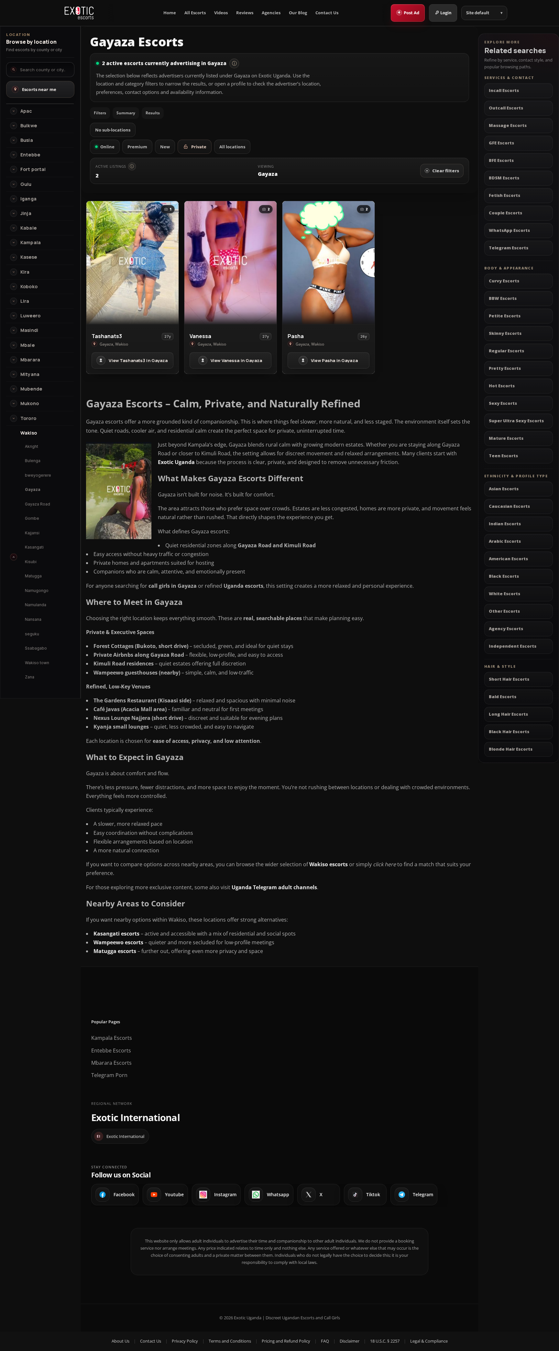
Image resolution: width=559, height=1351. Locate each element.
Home (169, 13)
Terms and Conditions (230, 1341)
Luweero (30, 316)
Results (153, 113)
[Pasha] (328, 262)
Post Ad (408, 12)
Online (107, 147)
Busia (26, 140)
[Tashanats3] (132, 262)
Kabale (28, 228)
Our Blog (298, 13)
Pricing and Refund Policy (286, 1341)
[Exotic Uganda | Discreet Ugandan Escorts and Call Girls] (79, 12)
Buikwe (28, 126)
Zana (29, 677)
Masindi (29, 330)
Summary (125, 113)
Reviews (244, 13)
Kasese (28, 257)
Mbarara (30, 360)
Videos (221, 13)
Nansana (33, 619)
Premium (137, 147)
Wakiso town (37, 662)
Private (198, 147)
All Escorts (195, 13)
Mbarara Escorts (111, 1062)
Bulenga (32, 460)
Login (446, 13)
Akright (31, 446)
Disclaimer (349, 1341)
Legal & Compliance (429, 1341)
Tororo (28, 418)
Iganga (28, 199)
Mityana (29, 374)
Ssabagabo (36, 648)
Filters (100, 113)
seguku (32, 633)
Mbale (27, 345)
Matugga (33, 575)
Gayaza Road (37, 504)
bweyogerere (38, 475)
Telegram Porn (109, 1075)
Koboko (29, 287)
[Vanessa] (230, 262)
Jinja (25, 213)
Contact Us (326, 13)
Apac (26, 111)
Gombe (32, 518)
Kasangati (34, 547)
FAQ (325, 1341)
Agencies (271, 13)
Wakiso (28, 433)
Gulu (26, 184)
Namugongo (37, 590)
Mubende (31, 389)
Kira (25, 272)
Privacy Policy (185, 1341)
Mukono (29, 403)
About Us (120, 1341)
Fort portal (33, 169)
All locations (232, 147)
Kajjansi (32, 532)
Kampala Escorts (111, 1037)
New (165, 147)
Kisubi (31, 561)
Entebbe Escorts (111, 1050)
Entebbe (30, 155)
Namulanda (35, 604)
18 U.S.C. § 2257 (385, 1341)
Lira (24, 301)
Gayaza (32, 489)
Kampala (30, 242)
